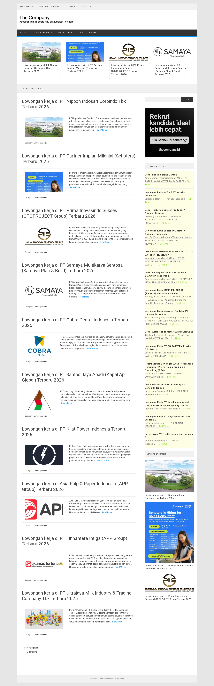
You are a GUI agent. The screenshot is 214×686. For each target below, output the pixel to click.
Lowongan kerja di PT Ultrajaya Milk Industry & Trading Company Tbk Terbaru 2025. (77, 595)
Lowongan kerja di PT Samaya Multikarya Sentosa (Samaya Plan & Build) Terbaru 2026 (171, 70)
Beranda (24, 33)
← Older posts (30, 652)
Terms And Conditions (49, 7)
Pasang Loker (65, 33)
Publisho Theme (96, 679)
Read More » (101, 130)
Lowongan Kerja (40, 143)
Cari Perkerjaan (43, 33)
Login (80, 33)
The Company (34, 17)
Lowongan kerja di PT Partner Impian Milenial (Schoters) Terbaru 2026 (84, 68)
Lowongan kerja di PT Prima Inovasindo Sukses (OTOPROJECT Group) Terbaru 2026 (127, 70)
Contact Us (86, 7)
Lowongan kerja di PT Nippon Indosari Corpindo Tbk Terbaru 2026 (41, 68)
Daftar (93, 33)
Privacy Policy (26, 7)
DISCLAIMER (70, 7)
